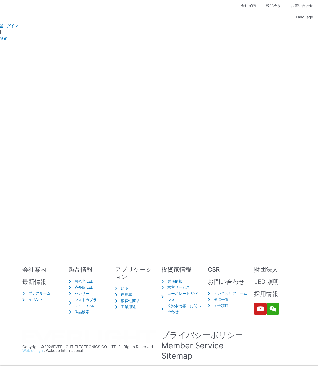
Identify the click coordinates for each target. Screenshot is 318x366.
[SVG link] (89, 337)
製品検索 (273, 5)
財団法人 (266, 269)
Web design (32, 350)
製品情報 (81, 269)
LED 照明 (266, 281)
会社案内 (248, 5)
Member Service (192, 345)
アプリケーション (133, 273)
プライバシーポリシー (202, 335)
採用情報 (266, 293)
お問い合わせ (302, 5)
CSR (214, 269)
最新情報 (34, 281)
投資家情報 (176, 269)
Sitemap (177, 356)
